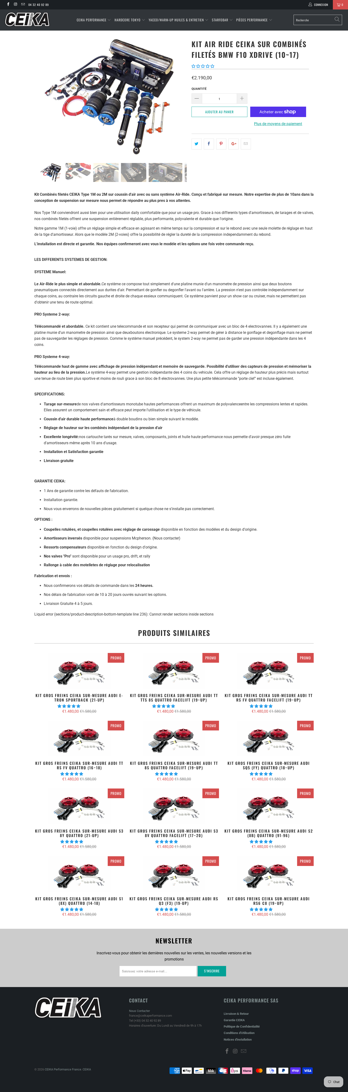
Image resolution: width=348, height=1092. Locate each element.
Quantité (199, 89)
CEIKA (87, 1069)
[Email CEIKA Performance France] (23, 4)
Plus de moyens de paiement (278, 124)
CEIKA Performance (92, 19)
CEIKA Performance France (63, 1069)
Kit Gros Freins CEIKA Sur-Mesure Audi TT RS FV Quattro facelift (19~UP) (269, 671)
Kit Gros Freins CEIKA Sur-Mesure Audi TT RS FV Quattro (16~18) (79, 738)
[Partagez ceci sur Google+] (233, 144)
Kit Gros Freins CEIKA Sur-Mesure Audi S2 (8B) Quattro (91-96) (269, 806)
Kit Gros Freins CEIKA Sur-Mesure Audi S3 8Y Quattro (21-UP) (79, 806)
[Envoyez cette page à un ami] (246, 144)
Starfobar (220, 19)
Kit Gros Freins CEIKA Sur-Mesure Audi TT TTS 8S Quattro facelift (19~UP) (174, 671)
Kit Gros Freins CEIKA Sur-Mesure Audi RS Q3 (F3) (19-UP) (174, 874)
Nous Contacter (139, 1011)
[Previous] (42, 97)
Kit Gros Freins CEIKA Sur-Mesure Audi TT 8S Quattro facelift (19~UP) (174, 738)
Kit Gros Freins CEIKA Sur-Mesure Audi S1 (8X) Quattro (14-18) (79, 874)
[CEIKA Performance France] (30, 19)
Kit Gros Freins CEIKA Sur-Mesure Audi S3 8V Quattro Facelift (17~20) (174, 806)
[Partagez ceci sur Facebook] (209, 144)
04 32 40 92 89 (38, 5)
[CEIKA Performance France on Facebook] (8, 4)
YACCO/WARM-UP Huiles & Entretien (176, 19)
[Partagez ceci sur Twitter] (197, 144)
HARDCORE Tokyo (128, 19)
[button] (203, 66)
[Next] (178, 97)
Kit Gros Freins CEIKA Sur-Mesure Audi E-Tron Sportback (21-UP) (79, 671)
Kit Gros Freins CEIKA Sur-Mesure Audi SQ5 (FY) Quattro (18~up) (269, 738)
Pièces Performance (252, 19)
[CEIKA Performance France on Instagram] (15, 4)
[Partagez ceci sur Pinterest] (221, 144)
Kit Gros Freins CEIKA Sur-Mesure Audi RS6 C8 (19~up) (269, 874)
